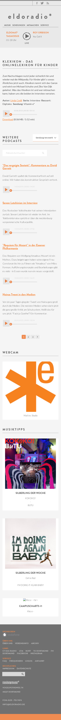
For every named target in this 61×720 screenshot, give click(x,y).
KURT (28, 650)
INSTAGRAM (36, 653)
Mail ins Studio (30, 415)
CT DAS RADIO (10, 650)
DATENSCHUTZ (24, 668)
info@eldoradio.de (14, 704)
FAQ (5, 660)
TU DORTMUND (40, 650)
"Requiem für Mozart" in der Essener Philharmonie (24, 246)
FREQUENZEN (16, 660)
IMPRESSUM (8, 668)
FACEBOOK (22, 653)
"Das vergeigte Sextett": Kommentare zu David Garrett (30, 167)
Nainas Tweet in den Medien (19, 294)
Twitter (42, 3)
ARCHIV (35, 643)
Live (27, 43)
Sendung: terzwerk (44, 137)
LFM (21, 650)
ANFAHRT (39, 660)
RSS (48, 3)
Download (8, 119)
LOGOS (28, 660)
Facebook (37, 3)
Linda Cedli (16, 100)
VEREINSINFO (22, 643)
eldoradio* (30, 16)
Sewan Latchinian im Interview (20, 203)
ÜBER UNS (8, 643)
